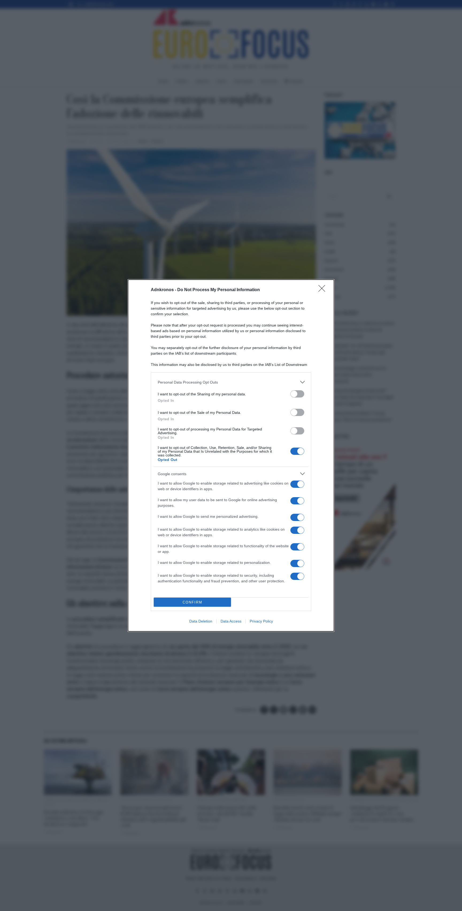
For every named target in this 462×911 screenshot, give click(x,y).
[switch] (297, 394)
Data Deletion (200, 621)
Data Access (231, 621)
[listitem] (231, 382)
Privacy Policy (261, 621)
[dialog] (231, 455)
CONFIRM (192, 602)
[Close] (323, 290)
